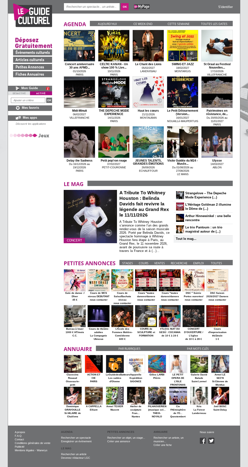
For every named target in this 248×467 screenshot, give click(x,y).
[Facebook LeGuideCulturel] (204, 442)
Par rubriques (129, 349)
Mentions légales (24, 450)
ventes (159, 263)
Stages (127, 263)
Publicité (19, 446)
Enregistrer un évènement (76, 441)
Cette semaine (179, 24)
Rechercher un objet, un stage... (126, 437)
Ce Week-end (143, 24)
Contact (19, 439)
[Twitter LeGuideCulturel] (212, 442)
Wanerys (42, 450)
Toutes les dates (214, 24)
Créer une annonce (118, 441)
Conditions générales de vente (32, 443)
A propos (20, 432)
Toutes (216, 263)
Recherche (179, 263)
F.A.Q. (18, 435)
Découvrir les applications (31, 123)
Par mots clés (198, 349)
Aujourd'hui (107, 24)
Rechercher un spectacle (76, 437)
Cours (143, 263)
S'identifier (225, 7)
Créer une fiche (163, 445)
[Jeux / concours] (30, 135)
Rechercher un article (73, 454)
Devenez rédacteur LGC (75, 457)
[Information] (49, 88)
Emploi (198, 263)
